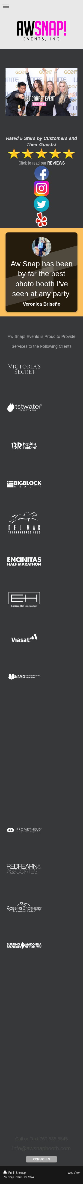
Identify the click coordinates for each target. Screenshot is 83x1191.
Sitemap (21, 1172)
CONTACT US (41, 1159)
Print (11, 1172)
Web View (74, 1172)
